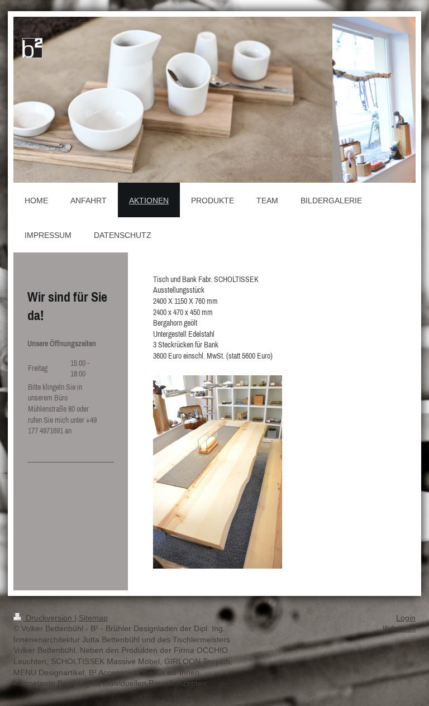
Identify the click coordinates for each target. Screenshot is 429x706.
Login (406, 617)
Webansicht (399, 628)
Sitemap (93, 617)
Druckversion (48, 617)
